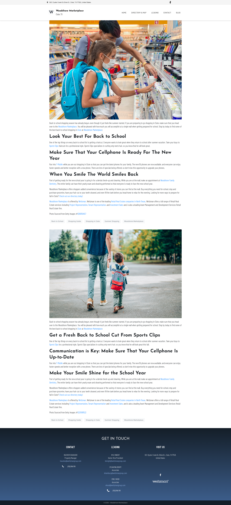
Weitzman (82, 201)
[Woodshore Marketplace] (51, 12)
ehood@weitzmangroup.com (115, 485)
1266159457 (81, 213)
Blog (178, 12)
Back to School (57, 221)
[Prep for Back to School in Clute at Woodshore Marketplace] (115, 70)
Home (124, 12)
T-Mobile (59, 164)
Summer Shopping (112, 221)
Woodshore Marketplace (70, 11)
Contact (167, 12)
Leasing (155, 12)
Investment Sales (116, 204)
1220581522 (81, 412)
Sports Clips (53, 145)
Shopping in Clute (93, 221)
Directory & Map (138, 12)
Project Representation (78, 204)
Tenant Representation (97, 204)
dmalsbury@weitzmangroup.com (115, 473)
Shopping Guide (74, 221)
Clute (79, 129)
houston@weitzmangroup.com (70, 461)
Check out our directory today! (71, 196)
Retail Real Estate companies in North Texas (128, 201)
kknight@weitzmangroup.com (115, 461)
